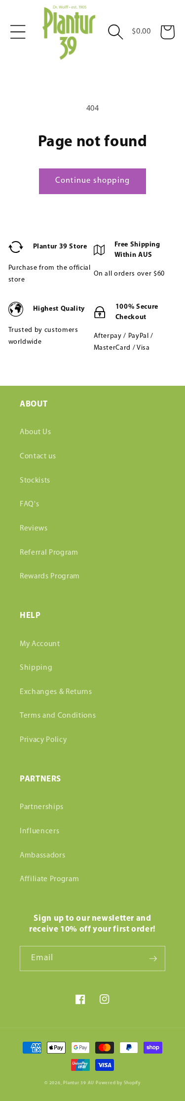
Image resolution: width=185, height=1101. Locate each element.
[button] (115, 32)
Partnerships (42, 807)
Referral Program (49, 553)
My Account (40, 644)
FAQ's (29, 504)
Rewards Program (50, 576)
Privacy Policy (43, 740)
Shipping (36, 668)
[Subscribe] (153, 959)
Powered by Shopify (118, 1083)
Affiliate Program (49, 879)
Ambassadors (42, 855)
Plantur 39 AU (78, 1083)
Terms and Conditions (58, 716)
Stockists (35, 481)
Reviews (34, 528)
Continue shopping (92, 181)
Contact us (38, 456)
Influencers (39, 831)
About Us (35, 432)
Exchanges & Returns (56, 692)
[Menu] (17, 32)
